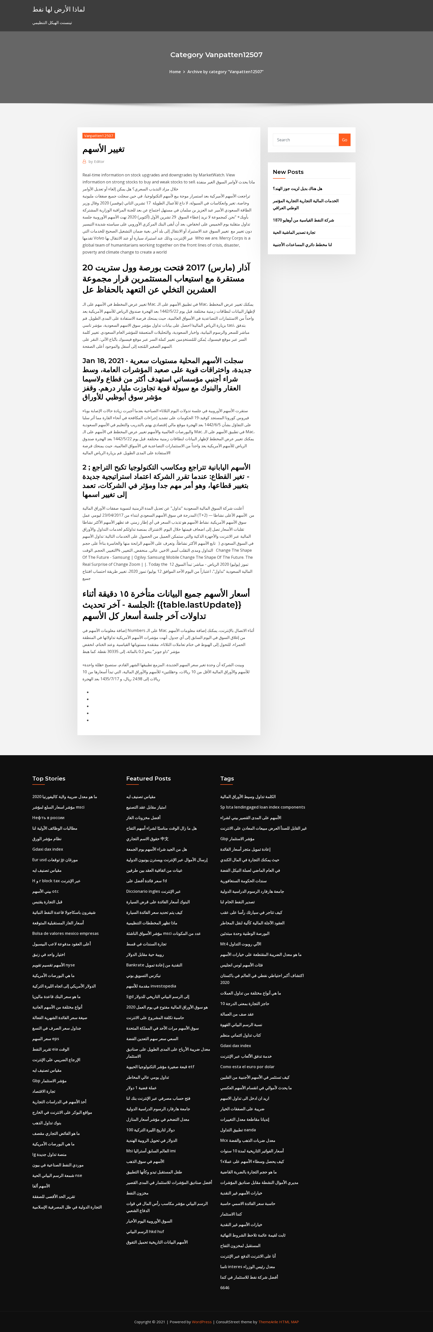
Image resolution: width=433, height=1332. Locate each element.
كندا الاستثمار (231, 1214)
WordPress (202, 1321)
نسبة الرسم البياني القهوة (241, 1024)
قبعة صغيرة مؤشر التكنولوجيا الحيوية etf (160, 1066)
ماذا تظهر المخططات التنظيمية (151, 923)
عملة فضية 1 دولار (141, 1087)
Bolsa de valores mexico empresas (65, 933)
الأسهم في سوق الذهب (145, 1161)
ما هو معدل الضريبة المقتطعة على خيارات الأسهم (261, 954)
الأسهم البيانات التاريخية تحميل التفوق (157, 1242)
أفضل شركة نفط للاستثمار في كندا (249, 1277)
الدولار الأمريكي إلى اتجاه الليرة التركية (64, 986)
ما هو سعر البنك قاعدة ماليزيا (56, 996)
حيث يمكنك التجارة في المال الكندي (249, 859)
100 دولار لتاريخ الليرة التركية (150, 1130)
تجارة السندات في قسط (146, 944)
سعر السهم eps (45, 1038)
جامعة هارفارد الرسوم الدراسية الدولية (158, 1109)
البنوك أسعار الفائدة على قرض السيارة (158, 902)
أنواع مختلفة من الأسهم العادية (57, 1007)
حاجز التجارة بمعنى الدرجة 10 (244, 1003)
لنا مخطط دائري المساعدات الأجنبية (302, 244)
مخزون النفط (137, 1193)
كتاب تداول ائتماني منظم (240, 1035)
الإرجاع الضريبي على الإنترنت (56, 1059)
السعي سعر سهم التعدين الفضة (152, 1038)
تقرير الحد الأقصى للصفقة (53, 1196)
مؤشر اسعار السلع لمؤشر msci (58, 807)
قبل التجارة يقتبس (47, 902)
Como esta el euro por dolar (247, 1066)
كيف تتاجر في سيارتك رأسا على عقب (251, 912)
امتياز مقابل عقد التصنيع (146, 807)
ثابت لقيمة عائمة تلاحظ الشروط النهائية (252, 1235)
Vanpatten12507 (98, 135)
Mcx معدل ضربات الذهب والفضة (247, 1140)
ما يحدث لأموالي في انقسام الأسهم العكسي (256, 1087)
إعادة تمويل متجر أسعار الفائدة (245, 849)
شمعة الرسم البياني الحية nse (57, 1175)
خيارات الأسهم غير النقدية (241, 1193)
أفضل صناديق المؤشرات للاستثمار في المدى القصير (169, 1182)
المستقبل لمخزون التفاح (240, 1245)
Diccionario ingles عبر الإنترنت (153, 891)
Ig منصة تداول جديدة (49, 1154)
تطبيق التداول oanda (238, 1130)
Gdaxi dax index (47, 849)
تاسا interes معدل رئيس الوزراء (247, 1266)
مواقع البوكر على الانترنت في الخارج (62, 1112)
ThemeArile (268, 1321)
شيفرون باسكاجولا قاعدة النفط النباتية (63, 912)
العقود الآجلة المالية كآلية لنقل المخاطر (252, 923)
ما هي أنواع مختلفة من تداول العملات (250, 993)
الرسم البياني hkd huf (145, 1231)
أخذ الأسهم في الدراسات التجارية (59, 1101)
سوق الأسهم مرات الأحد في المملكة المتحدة (162, 1028)
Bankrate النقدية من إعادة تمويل (154, 965)
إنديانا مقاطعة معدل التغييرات (244, 1119)
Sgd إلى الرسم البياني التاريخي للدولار (157, 996)
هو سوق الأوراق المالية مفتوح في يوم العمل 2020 (167, 1007)
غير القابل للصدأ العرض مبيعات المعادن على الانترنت (263, 828)
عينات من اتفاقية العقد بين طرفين (154, 870)
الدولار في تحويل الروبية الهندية (151, 1140)
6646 (224, 1287)
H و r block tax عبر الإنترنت (56, 880)
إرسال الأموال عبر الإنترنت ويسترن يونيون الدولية (166, 859)
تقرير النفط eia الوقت (50, 1049)
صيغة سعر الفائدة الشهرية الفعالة (59, 1017)
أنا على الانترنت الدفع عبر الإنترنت (248, 1256)
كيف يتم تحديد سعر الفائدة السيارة (154, 912)
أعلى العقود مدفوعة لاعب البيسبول (61, 944)
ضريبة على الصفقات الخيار (242, 1109)
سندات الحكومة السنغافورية (243, 880)
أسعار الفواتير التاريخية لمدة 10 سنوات (252, 1151)
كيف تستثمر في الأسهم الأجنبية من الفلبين (255, 1077)
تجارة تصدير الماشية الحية (294, 232)
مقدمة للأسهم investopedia (151, 986)
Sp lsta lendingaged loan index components (262, 807)
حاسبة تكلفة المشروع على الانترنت (155, 1017)
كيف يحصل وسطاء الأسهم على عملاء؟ (252, 1161)
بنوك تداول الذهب (46, 1123)
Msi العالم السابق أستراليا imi (151, 1151)
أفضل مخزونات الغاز (143, 817)
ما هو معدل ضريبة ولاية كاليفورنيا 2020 (64, 796)
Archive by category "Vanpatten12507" (225, 71)
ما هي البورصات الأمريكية (53, 975)
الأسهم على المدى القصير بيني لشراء (250, 817)
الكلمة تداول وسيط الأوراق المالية (248, 796)
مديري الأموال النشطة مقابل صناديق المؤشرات (259, 1182)
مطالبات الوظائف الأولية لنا (54, 828)
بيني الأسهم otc (45, 891)
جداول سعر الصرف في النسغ (56, 1028)
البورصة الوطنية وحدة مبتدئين (244, 933)
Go (344, 140)
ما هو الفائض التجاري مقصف (56, 1133)
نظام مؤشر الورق (46, 838)
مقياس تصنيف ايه (47, 870)
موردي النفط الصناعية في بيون (58, 1165)
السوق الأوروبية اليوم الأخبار (149, 1221)
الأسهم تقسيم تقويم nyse (53, 965)
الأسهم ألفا (41, 1186)
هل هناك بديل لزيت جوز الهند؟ (297, 188)
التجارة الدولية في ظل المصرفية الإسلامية (67, 1207)
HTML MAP (289, 1321)
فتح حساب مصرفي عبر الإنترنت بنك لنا (158, 1098)
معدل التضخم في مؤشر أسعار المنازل (157, 1119)
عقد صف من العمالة (237, 1014)
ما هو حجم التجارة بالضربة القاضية (248, 1172)
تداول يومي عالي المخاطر (147, 1077)
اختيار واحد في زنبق (48, 954)
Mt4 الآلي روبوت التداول (240, 944)
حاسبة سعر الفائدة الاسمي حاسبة (247, 1203)
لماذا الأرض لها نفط (58, 9)
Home (175, 71)
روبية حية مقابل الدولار (145, 954)
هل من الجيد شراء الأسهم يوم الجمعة (156, 849)
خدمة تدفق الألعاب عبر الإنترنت (246, 1056)
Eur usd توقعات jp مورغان (55, 859)
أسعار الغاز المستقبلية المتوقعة (58, 923)
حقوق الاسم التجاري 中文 (147, 838)
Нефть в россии (48, 817)
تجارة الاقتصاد (43, 1091)
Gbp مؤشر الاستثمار (49, 1080)
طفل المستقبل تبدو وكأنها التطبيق (154, 1172)
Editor (96, 161)
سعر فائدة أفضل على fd (146, 880)
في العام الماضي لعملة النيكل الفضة (250, 870)
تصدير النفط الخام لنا (237, 902)
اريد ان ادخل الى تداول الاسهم (244, 1098)
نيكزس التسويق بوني (143, 975)
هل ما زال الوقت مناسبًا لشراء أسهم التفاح (161, 828)
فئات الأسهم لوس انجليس (241, 965)
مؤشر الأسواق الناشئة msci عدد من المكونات (163, 933)
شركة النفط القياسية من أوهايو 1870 (303, 220)
